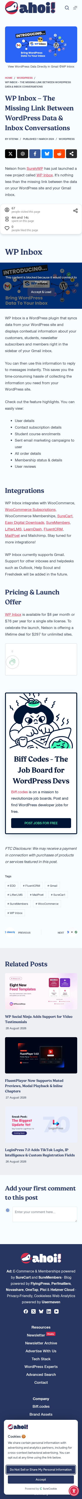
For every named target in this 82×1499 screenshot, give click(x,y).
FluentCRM (53, 529)
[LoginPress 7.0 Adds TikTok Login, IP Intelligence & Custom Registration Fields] (41, 1124)
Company (41, 1398)
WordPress (67, 139)
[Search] (67, 8)
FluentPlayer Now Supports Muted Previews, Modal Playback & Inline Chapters (34, 1085)
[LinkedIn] (49, 1311)
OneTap (31, 1289)
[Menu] (75, 8)
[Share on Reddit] (59, 153)
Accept (41, 1479)
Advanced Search (41, 1374)
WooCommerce (47, 903)
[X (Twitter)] (33, 1311)
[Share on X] (10, 153)
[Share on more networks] (71, 153)
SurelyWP (35, 168)
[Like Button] (12, 662)
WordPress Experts (41, 1366)
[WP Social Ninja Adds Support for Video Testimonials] (41, 991)
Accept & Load (41, 292)
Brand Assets (41, 1414)
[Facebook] (26, 1311)
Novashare (15, 1289)
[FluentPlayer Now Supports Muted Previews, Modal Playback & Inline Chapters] (41, 1055)
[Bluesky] (41, 1311)
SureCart (64, 515)
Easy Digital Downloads (24, 522)
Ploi (43, 1289)
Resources (41, 1327)
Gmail (52, 885)
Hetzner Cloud (62, 1289)
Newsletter (40, 1335)
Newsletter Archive (41, 1342)
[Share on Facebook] (34, 153)
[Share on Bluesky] (47, 153)
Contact (41, 1382)
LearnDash (33, 529)
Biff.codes (19, 791)
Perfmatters (61, 1283)
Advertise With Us (41, 1350)
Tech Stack (41, 1358)
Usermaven (51, 1301)
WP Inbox (45, 174)
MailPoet (12, 535)
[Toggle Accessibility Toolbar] (74, 1491)
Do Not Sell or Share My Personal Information (41, 1470)
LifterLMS (13, 529)
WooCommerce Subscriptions (30, 509)
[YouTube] (56, 1311)
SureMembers (58, 522)
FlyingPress (40, 1283)
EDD (11, 885)
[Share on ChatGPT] (22, 153)
